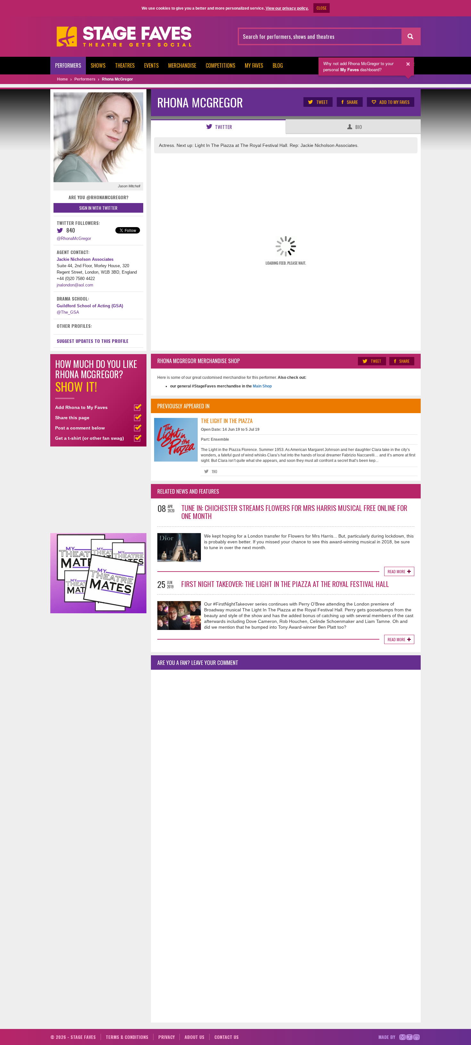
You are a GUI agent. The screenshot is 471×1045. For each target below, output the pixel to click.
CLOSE (321, 8)
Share (352, 101)
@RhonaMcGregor (74, 238)
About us (194, 1036)
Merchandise (182, 65)
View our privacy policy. (287, 8)
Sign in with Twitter (98, 207)
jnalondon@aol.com (75, 285)
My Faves (254, 65)
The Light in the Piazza (226, 421)
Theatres (125, 65)
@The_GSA (68, 312)
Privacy (166, 1036)
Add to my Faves (394, 101)
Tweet (322, 101)
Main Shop (262, 386)
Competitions (220, 65)
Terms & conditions (127, 1036)
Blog (278, 65)
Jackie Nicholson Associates (85, 259)
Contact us (226, 1036)
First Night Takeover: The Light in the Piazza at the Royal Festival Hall (285, 584)
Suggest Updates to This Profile (92, 340)
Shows (98, 65)
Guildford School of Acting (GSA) (90, 305)
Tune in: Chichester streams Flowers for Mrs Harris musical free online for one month (294, 512)
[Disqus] (285, 759)
